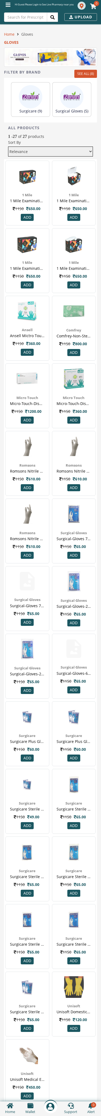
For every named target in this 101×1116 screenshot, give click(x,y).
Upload (82, 16)
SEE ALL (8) (85, 73)
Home (9, 34)
